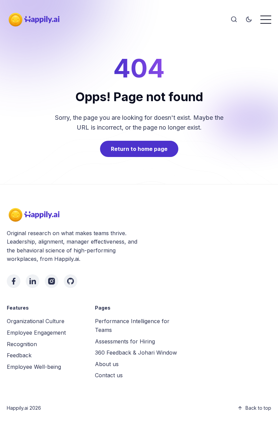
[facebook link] (13, 281)
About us (107, 364)
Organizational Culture (35, 321)
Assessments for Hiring (125, 341)
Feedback (19, 355)
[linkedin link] (32, 281)
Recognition (22, 344)
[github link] (70, 281)
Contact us (109, 375)
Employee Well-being (34, 366)
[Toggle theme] (248, 19)
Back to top (258, 408)
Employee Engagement (36, 332)
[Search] (234, 19)
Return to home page (139, 148)
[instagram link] (51, 281)
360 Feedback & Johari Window (136, 352)
